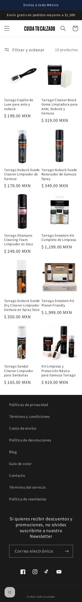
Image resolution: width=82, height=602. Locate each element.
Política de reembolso (27, 499)
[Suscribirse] (67, 551)
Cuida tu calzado (45, 596)
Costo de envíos (22, 428)
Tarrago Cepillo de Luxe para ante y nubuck (18, 104)
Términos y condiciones (29, 416)
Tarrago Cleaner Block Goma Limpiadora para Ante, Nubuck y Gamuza (59, 106)
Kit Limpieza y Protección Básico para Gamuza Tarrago (58, 370)
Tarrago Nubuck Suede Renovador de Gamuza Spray (59, 174)
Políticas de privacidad (28, 404)
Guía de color (20, 463)
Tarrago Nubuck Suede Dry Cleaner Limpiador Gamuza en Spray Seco (22, 305)
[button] (7, 28)
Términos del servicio (27, 487)
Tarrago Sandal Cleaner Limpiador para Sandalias (18, 370)
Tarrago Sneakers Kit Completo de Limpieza (58, 237)
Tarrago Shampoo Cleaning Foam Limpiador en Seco (18, 239)
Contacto (17, 475)
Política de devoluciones (30, 440)
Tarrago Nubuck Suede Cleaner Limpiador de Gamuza (22, 174)
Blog (13, 451)
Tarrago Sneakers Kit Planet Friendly (57, 303)
